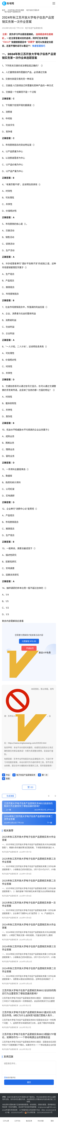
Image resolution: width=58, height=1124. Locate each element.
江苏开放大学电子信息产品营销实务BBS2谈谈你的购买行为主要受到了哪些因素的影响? (29, 992)
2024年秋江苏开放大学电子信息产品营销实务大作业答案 (29, 926)
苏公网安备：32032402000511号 (39, 1112)
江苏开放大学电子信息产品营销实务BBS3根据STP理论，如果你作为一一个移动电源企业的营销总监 (29, 1036)
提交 (29, 1082)
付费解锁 (29, 641)
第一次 (44, 775)
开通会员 (30, 648)
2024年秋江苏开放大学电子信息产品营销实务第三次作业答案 (29, 948)
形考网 (11, 1110)
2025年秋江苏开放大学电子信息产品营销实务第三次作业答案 (29, 860)
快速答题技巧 (38, 45)
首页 (3, 10)
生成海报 (10, 796)
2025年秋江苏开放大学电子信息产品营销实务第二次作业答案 (29, 882)
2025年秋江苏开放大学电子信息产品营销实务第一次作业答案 (29, 904)
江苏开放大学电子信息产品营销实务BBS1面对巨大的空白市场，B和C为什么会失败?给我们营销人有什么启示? (29, 1014)
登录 (5, 1078)
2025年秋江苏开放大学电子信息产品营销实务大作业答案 (29, 838)
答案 (8, 778)
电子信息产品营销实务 (34, 28)
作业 (8, 775)
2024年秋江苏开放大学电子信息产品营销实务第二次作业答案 (29, 970)
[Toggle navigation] (54, 3)
